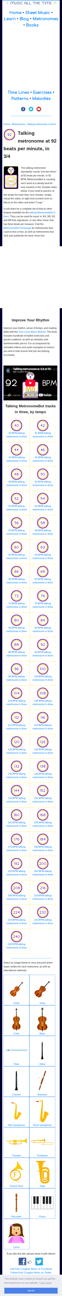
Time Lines (18, 92)
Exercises (42, 92)
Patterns (19, 98)
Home (15, 13)
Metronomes (45, 19)
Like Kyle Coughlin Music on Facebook (31, 1269)
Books (32, 25)
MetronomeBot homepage (17, 228)
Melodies (41, 98)
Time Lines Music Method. (32, 332)
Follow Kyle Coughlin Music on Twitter (31, 1272)
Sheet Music (37, 13)
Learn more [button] (45, 1283)
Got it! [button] (31, 1290)
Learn (10, 19)
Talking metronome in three (41, 124)
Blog (24, 19)
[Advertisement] (31, 58)
